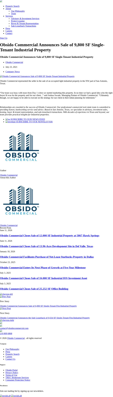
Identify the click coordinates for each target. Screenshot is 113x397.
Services (9, 16)
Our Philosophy (18, 11)
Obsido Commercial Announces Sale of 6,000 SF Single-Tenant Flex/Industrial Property (38, 306)
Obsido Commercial (14, 62)
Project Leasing (18, 21)
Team (13, 13)
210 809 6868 (6, 333)
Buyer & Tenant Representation (25, 23)
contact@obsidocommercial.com (14, 328)
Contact (9, 33)
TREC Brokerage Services (17, 377)
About (8, 8)
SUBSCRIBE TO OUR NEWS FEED (27, 119)
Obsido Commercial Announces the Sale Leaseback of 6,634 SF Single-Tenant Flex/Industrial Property (45, 318)
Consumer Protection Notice (18, 380)
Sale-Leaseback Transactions (23, 26)
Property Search (12, 6)
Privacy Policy (12, 372)
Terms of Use (11, 375)
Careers (9, 31)
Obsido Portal (12, 370)
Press (8, 28)
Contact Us (10, 359)
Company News (13, 71)
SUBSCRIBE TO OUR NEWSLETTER (34, 122)
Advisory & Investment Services (25, 18)
